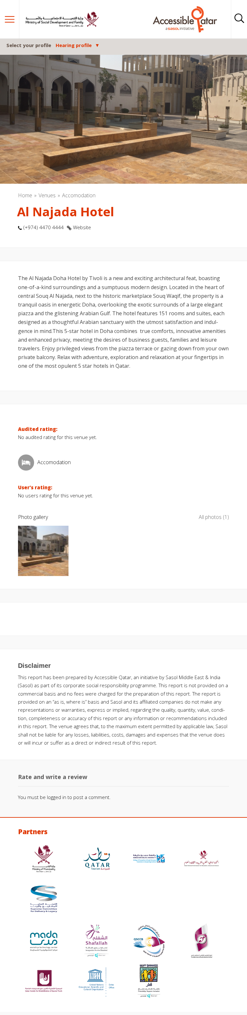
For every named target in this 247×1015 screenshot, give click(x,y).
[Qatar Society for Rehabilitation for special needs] (43, 982)
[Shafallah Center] (96, 942)
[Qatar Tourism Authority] (96, 859)
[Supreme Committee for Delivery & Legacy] (43, 900)
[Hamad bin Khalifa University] (149, 859)
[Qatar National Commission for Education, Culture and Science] (201, 859)
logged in (56, 797)
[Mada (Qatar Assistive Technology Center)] (43, 942)
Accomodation (79, 195)
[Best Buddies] (149, 982)
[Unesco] (96, 982)
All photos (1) (214, 517)
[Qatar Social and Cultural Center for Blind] (149, 942)
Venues (47, 195)
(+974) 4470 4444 (43, 227)
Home (25, 195)
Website (82, 227)
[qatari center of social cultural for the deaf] (201, 942)
